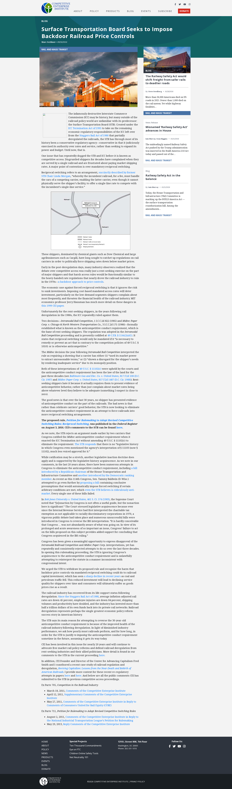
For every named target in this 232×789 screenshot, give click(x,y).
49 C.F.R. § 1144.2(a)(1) (120, 335)
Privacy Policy (137, 781)
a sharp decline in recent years (102, 576)
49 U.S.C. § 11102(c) (90, 368)
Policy (45, 749)
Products (47, 757)
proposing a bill (89, 482)
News (44, 753)
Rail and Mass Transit (54, 49)
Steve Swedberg (155, 91)
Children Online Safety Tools (84, 753)
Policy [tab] (94, 11)
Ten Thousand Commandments (86, 745)
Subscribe (165, 11)
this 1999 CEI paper (52, 305)
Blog (130, 11)
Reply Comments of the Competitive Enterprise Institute (96, 724)
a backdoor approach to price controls (81, 281)
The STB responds (85, 444)
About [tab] (78, 11)
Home (44, 741)
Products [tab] (113, 11)
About (45, 745)
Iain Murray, (151, 139)
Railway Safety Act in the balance (163, 177)
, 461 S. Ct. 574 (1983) (77, 499)
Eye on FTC (75, 749)
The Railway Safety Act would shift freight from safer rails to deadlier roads (166, 79)
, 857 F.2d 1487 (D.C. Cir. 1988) (94, 379)
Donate (45, 768)
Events (146, 11)
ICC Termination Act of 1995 (84, 128)
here (102, 655)
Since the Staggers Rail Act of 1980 (78, 596)
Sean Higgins (161, 139)
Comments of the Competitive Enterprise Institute (96, 690)
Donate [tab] (184, 11)
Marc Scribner (48, 42)
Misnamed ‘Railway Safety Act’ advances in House (167, 128)
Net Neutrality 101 (79, 757)
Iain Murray (153, 187)
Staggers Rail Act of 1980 (93, 135)
